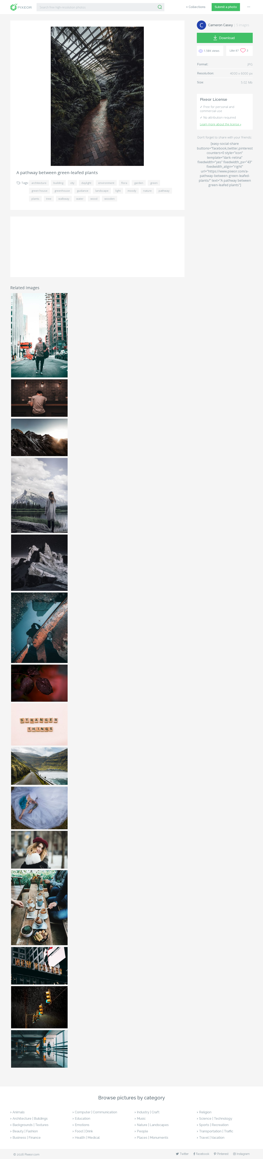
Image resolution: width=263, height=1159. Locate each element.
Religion (205, 1112)
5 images (242, 25)
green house (39, 191)
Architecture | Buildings (30, 1118)
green (154, 183)
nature (147, 191)
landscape (101, 191)
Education (82, 1118)
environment (106, 183)
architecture (38, 183)
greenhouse (62, 191)
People (142, 1131)
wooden (109, 199)
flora (124, 183)
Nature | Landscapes (153, 1125)
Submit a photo (226, 7)
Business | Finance (27, 1138)
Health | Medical (87, 1138)
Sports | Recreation (213, 1125)
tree (48, 199)
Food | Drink (84, 1131)
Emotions (82, 1125)
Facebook (202, 1154)
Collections (197, 7)
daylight (86, 183)
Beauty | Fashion (25, 1131)
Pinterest (222, 1154)
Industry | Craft (148, 1112)
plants (35, 199)
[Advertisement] (97, 246)
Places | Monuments (152, 1138)
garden (138, 183)
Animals (19, 1112)
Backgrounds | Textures (30, 1125)
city (72, 183)
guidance (82, 191)
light (118, 191)
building (58, 183)
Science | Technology (215, 1118)
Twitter (184, 1154)
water (79, 199)
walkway (63, 199)
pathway (164, 191)
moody (132, 191)
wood (93, 199)
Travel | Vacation (211, 1138)
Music (141, 1118)
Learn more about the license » (220, 124)
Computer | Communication (96, 1112)
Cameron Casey (220, 25)
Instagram (243, 1154)
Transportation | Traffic (216, 1131)
